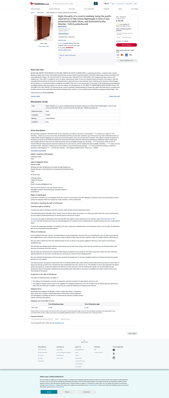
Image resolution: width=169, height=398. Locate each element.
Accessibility (78, 366)
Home (32, 12)
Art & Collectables (89, 9)
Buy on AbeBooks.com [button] (126, 60)
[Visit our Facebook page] (114, 350)
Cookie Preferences (80, 361)
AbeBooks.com (59, 323)
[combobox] (73, 3)
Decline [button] (67, 392)
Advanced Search (35, 9)
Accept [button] (49, 392)
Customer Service (98, 352)
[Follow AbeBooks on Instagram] (114, 358)
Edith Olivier (40, 12)
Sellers (120, 9)
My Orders (40, 358)
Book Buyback (60, 355)
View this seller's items (64, 49)
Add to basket (126, 45)
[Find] (96, 3)
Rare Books (72, 9)
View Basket (41, 361)
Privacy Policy (78, 358)
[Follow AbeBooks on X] (114, 354)
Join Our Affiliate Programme (64, 352)
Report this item (114, 96)
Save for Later (62, 40)
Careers (77, 355)
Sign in (113, 3)
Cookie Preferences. (49, 385)
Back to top (84, 342)
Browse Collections (54, 9)
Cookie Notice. (93, 385)
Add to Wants (132, 333)
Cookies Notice (79, 363)
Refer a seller (60, 358)
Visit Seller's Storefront (38, 150)
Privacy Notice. (60, 387)
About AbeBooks (79, 349)
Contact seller (35, 96)
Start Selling (134, 9)
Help (135, 3)
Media (76, 352)
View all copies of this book (67, 55)
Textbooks (106, 9)
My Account (120, 3)
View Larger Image (43, 46)
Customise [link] (86, 392)
